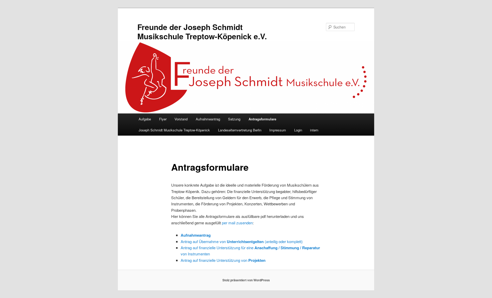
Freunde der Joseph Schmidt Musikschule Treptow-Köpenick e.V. (202, 31)
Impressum (277, 130)
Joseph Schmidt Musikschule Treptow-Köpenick (174, 130)
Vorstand (181, 119)
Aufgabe (145, 119)
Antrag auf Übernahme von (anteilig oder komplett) (242, 241)
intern (314, 130)
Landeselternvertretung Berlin (239, 130)
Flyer (163, 119)
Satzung (234, 119)
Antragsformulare (262, 119)
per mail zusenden (237, 222)
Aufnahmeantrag (208, 119)
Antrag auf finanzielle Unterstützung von (223, 260)
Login (298, 130)
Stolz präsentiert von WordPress (246, 280)
